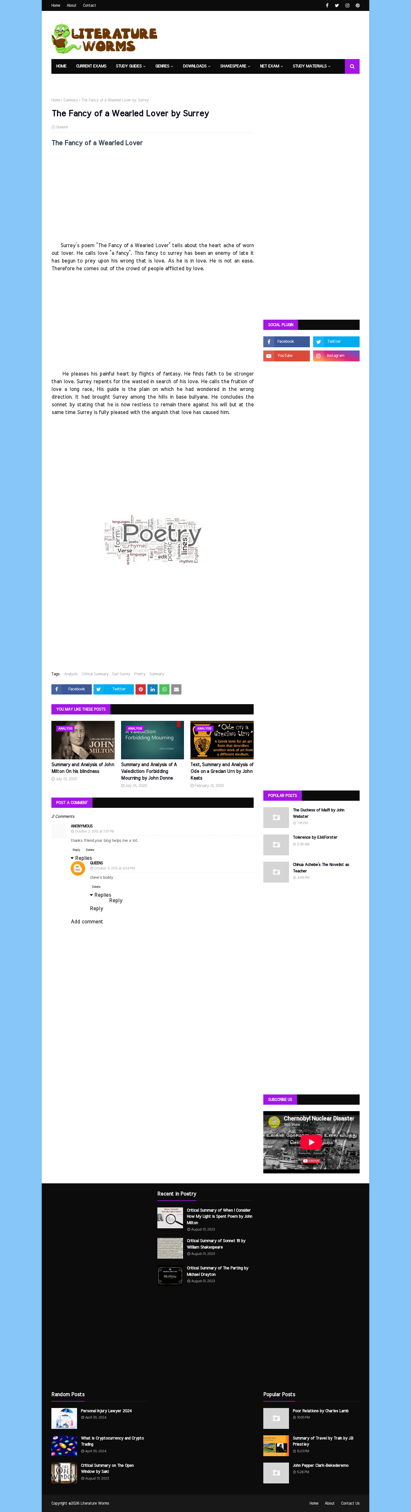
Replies (83, 858)
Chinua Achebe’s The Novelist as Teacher (321, 868)
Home (55, 5)
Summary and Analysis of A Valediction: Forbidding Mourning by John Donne (149, 772)
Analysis (71, 674)
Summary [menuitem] (115, 81)
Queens (62, 127)
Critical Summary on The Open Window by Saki (107, 1469)
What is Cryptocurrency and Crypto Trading (112, 1441)
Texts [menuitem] (62, 81)
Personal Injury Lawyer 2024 (106, 1411)
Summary (70, 100)
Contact (89, 5)
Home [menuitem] (61, 66)
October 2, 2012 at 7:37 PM (94, 831)
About (71, 5)
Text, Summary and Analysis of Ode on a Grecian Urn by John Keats (221, 772)
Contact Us (350, 1503)
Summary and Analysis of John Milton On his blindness (82, 768)
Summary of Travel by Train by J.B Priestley (323, 1441)
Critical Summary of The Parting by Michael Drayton (217, 1271)
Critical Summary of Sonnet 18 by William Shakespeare (216, 1244)
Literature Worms (95, 1503)
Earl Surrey (121, 674)
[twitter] (337, 5)
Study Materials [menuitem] (310, 66)
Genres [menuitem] (162, 66)
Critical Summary (95, 674)
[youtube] (286, 355)
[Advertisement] (152, 197)
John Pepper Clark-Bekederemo (320, 1466)
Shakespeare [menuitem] (233, 66)
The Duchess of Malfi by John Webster (318, 813)
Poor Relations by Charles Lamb (320, 1411)
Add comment (87, 921)
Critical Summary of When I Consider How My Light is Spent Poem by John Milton (219, 1216)
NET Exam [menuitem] (269, 66)
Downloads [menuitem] (194, 66)
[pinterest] (357, 5)
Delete (90, 849)
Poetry (139, 674)
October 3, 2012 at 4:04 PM (114, 868)
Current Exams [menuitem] (91, 66)
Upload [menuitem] (89, 81)
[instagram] (347, 5)
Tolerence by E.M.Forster (315, 837)
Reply (76, 849)
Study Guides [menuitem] (129, 66)
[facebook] (327, 5)
